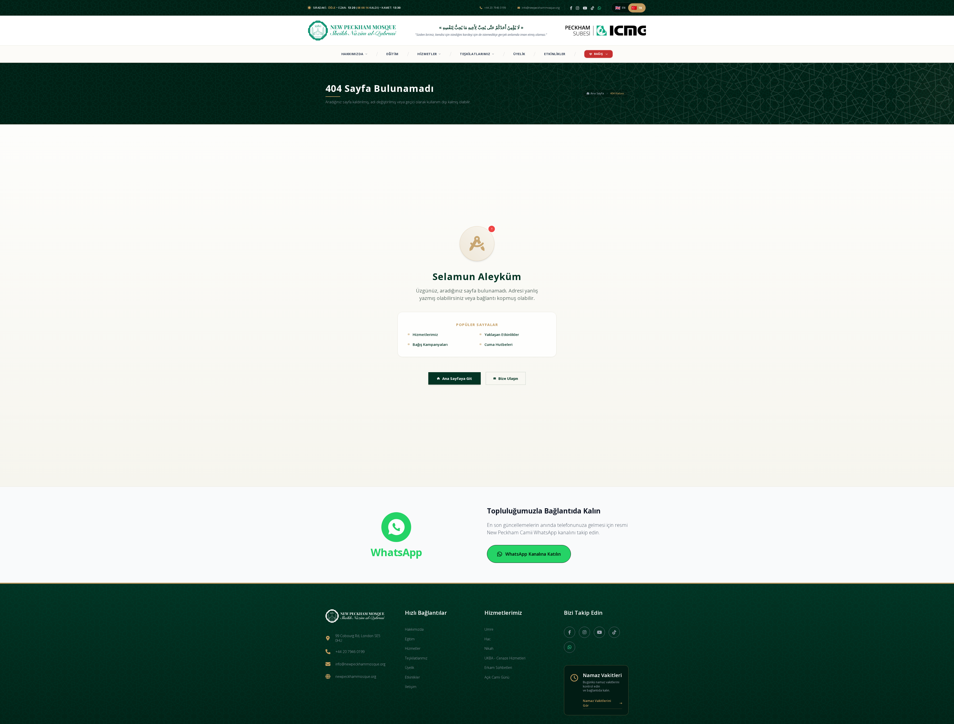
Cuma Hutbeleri (498, 344)
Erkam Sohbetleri (498, 667)
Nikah (488, 648)
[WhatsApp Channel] (599, 8)
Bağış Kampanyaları (430, 344)
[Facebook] (571, 8)
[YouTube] (585, 8)
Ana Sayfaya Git (457, 378)
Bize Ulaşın (508, 378)
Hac (487, 639)
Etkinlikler (554, 54)
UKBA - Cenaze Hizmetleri (504, 658)
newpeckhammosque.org (355, 676)
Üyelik (519, 54)
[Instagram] (577, 8)
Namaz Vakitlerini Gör (597, 703)
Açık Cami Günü (496, 677)
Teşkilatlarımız (475, 54)
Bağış (598, 54)
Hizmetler (427, 54)
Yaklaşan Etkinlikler (501, 334)
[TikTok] (592, 8)
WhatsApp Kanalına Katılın (533, 554)
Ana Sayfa (597, 93)
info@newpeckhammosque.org (360, 664)
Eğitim (392, 54)
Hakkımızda (352, 54)
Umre (488, 629)
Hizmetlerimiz (425, 334)
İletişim (410, 686)
